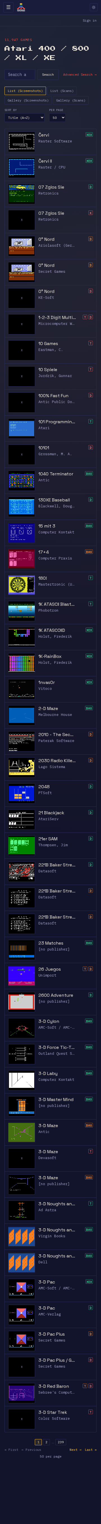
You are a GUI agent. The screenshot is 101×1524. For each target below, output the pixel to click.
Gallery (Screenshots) (28, 100)
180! (42, 578)
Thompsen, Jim (53, 845)
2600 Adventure (55, 995)
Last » (91, 1449)
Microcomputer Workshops (64, 323)
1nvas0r (46, 682)
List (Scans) (62, 91)
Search (48, 74)
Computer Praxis (55, 558)
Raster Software (55, 141)
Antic (44, 480)
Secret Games (51, 271)
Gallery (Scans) (71, 100)
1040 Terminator (55, 474)
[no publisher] (54, 949)
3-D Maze (48, 1125)
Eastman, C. (50, 349)
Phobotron (48, 610)
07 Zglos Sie (51, 187)
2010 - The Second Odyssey (57, 734)
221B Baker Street (57, 865)
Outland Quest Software (63, 1053)
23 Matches (50, 943)
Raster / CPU (51, 167)
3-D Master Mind (56, 1099)
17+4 (43, 552)
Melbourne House (55, 714)
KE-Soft (46, 297)
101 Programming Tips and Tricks (57, 422)
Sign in (90, 20)
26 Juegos (49, 969)
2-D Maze (48, 708)
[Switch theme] (94, 7)
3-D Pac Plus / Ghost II (57, 1360)
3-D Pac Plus (51, 1334)
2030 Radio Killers (57, 761)
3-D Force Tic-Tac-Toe (57, 1047)
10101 (43, 448)
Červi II (45, 161)
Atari (44, 427)
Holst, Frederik (55, 636)
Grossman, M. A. (55, 454)
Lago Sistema (51, 766)
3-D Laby (48, 1073)
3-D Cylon (48, 1021)
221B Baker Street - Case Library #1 (57, 891)
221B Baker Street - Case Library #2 (57, 917)
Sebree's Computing (58, 1392)
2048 (44, 787)
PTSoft (45, 792)
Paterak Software (56, 740)
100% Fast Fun (53, 396)
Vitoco (45, 688)
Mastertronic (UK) (57, 584)
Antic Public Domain (59, 401)
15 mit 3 (46, 526)
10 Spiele (47, 370)
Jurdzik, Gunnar (55, 375)
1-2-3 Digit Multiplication (57, 317)
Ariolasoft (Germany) (60, 245)
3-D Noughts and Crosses (57, 1204)
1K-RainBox (49, 656)
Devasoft (47, 1157)
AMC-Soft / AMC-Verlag (62, 1027)
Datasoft (47, 871)
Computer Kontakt (56, 532)
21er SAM (48, 839)
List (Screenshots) (25, 91)
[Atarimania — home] (21, 7)
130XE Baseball (54, 500)
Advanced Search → (80, 74)
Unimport (47, 975)
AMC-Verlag (49, 1314)
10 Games (48, 343)
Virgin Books (51, 1236)
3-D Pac (46, 1282)
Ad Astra (47, 1210)
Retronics (48, 193)
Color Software (54, 1418)
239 (61, 1442)
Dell (42, 1262)
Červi (43, 135)
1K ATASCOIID (51, 630)
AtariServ (48, 819)
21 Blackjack (51, 813)
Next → (75, 1449)
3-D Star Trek (52, 1412)
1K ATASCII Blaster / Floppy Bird (57, 604)
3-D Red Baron (53, 1386)
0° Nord (46, 239)
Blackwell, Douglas (58, 506)
